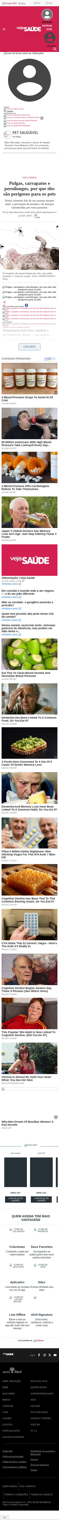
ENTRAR (47, 25)
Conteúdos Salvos (33, 117)
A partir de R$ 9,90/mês (15, 1200)
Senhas (22, 123)
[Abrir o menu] (4, 29)
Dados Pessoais (31, 120)
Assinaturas (26, 115)
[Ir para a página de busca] (54, 49)
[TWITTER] (48, 1355)
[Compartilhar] (4, 302)
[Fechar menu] (24, 53)
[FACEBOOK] (38, 1355)
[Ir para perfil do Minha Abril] (29, 109)
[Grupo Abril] (10, 3)
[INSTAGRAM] (43, 1355)
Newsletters (25, 125)
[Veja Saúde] (29, 30)
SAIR (49, 29)
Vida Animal (29, 177)
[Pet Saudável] (8, 135)
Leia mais (29, 346)
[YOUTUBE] (54, 1355)
